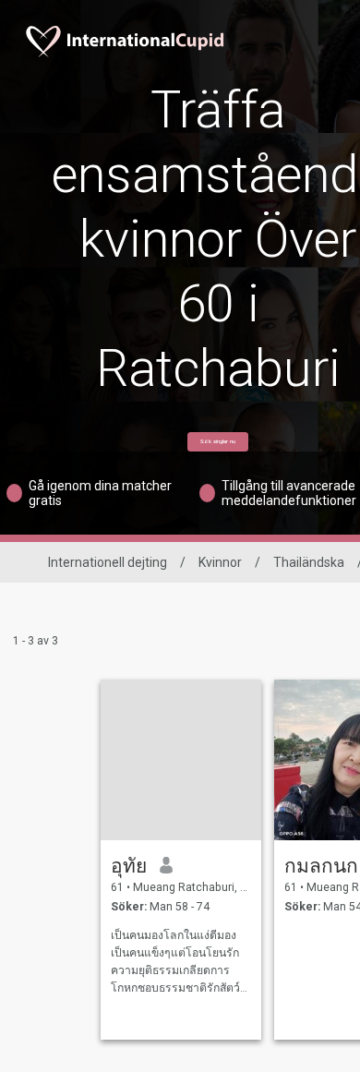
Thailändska (308, 562)
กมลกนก (321, 866)
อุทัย (129, 866)
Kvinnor (220, 562)
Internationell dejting (107, 562)
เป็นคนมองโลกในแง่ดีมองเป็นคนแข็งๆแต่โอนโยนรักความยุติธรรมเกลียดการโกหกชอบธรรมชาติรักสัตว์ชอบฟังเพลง (175, 962)
